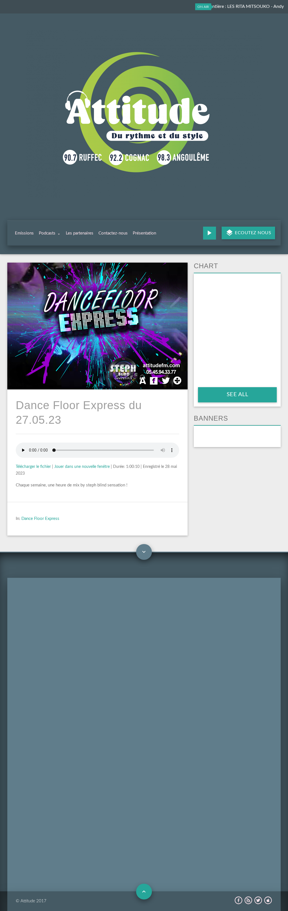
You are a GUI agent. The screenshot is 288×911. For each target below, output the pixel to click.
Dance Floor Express (40, 519)
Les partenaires (79, 233)
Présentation (144, 233)
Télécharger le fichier (33, 467)
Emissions (24, 233)
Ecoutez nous (252, 233)
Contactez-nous (113, 233)
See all (237, 394)
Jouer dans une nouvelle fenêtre (82, 467)
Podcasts (47, 233)
